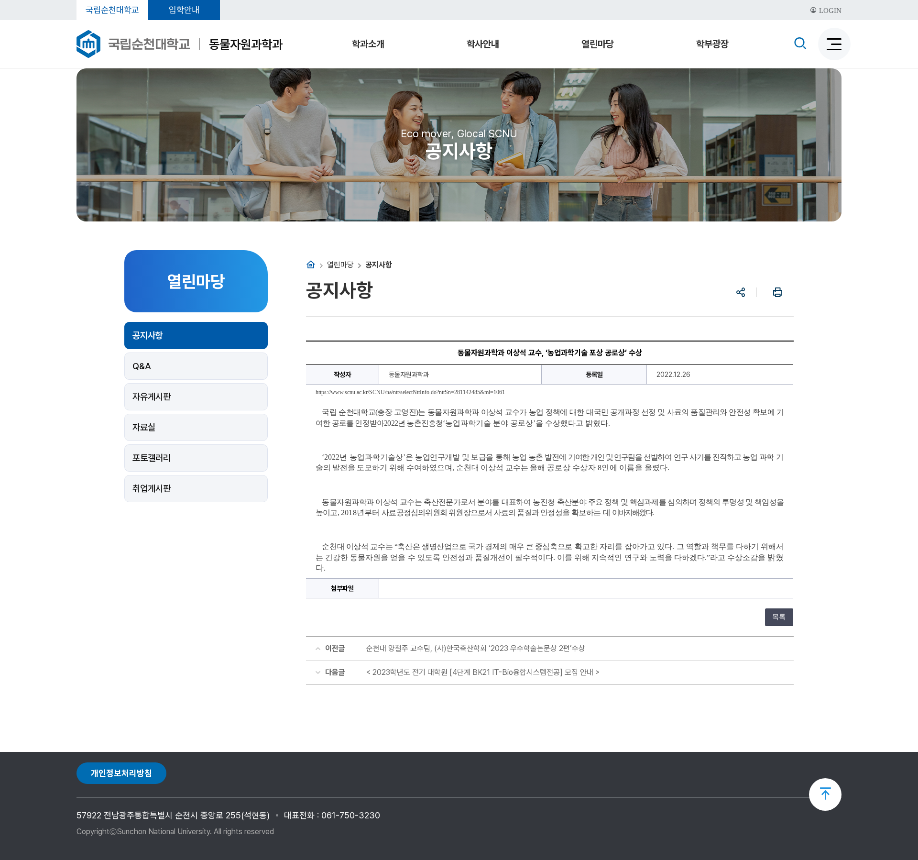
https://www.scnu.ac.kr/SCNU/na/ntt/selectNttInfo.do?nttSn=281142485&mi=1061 (410, 392)
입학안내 (184, 10)
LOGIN (829, 10)
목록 (779, 616)
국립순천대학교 (112, 10)
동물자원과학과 (246, 44)
